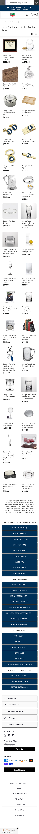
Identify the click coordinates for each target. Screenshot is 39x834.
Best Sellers (19, 556)
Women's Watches (19, 590)
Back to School (19, 528)
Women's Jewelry (19, 602)
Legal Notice (19, 815)
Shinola (19, 659)
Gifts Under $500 (19, 687)
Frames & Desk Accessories (18, 613)
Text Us (19, 749)
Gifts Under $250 (16, 22)
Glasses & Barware (19, 619)
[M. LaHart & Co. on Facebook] (9, 735)
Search (19, 788)
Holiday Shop (19, 533)
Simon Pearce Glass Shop (19, 664)
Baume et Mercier (19, 647)
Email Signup (19, 770)
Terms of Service (19, 804)
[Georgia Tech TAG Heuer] (12, 15)
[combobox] (19, 2)
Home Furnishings (19, 624)
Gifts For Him (19, 545)
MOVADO (19, 642)
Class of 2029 (19, 573)
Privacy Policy (19, 799)
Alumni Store (19, 568)
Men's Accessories (19, 596)
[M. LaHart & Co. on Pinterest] (13, 735)
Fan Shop (19, 562)
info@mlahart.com (9, 744)
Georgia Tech (5, 22)
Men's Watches (19, 585)
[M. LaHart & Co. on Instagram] (5, 735)
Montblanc (19, 653)
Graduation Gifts (19, 539)
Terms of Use (19, 810)
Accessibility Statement (19, 793)
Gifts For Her (19, 551)
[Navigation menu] (2, 2)
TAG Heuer (19, 636)
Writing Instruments (19, 607)
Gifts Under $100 (19, 676)
